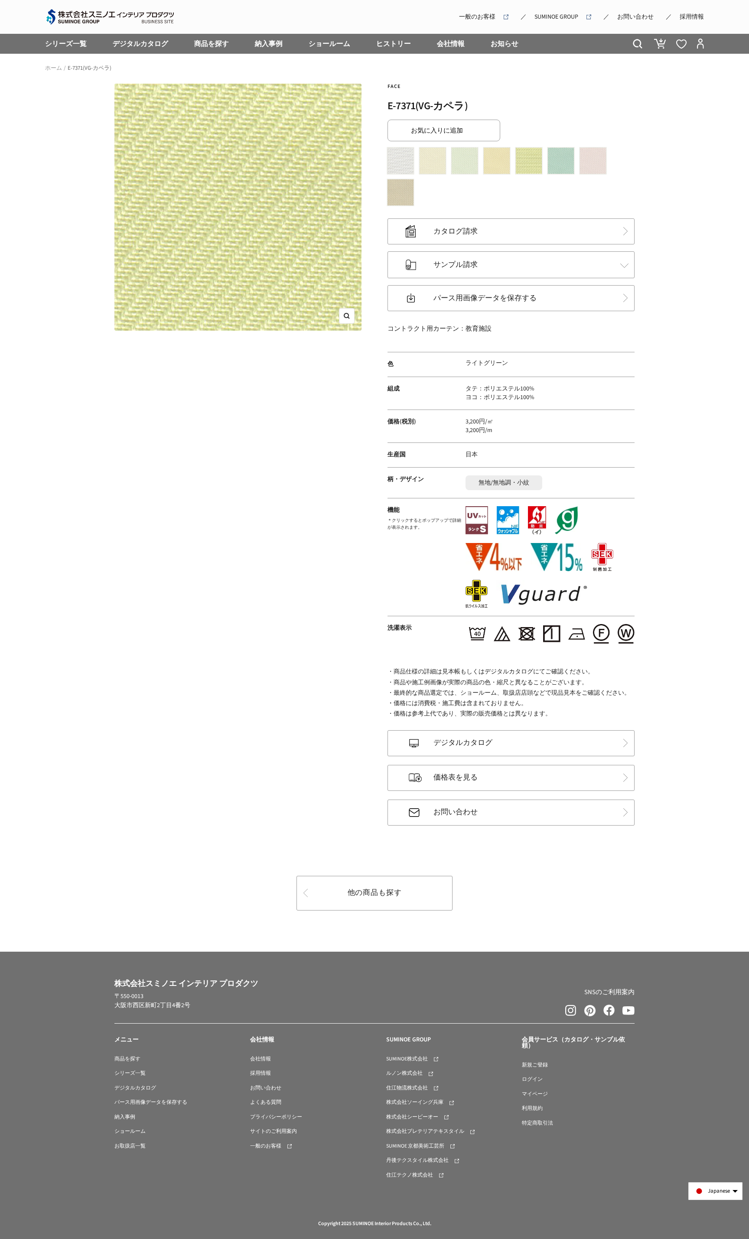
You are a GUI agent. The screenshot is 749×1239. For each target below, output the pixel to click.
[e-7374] (403, 194)
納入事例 (269, 44)
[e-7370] (499, 163)
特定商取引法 (537, 1123)
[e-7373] (595, 163)
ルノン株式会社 (404, 1073)
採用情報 (692, 17)
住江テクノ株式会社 (409, 1175)
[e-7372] (563, 163)
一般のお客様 (477, 17)
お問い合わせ (635, 17)
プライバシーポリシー (276, 1117)
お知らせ (504, 44)
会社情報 (451, 44)
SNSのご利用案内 (609, 992)
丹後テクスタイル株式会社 (417, 1160)
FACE (394, 86)
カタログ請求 (455, 231)
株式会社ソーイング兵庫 (414, 1102)
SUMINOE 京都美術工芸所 (415, 1146)
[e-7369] (467, 163)
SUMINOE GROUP (556, 17)
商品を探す (211, 44)
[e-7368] (435, 163)
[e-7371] (531, 163)
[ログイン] (700, 43)
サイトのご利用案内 (273, 1131)
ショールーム (329, 44)
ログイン (532, 1079)
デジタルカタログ (140, 44)
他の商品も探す (375, 893)
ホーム (53, 68)
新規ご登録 (535, 1065)
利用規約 (532, 1108)
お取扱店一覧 (130, 1146)
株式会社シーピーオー (412, 1117)
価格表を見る (455, 777)
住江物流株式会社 (407, 1088)
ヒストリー (393, 44)
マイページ (535, 1094)
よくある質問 (265, 1102)
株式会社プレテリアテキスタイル (425, 1131)
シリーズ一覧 (66, 44)
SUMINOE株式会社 (407, 1059)
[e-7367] (403, 163)
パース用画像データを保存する (485, 298)
